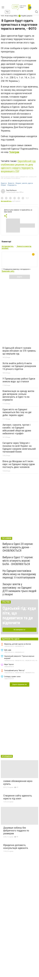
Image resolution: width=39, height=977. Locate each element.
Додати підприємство (19, 684)
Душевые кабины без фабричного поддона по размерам (16, 830)
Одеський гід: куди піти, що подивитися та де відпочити (19, 615)
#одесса (4, 183)
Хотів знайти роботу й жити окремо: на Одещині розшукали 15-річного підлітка (19, 366)
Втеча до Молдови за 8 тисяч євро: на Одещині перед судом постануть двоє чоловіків (18, 464)
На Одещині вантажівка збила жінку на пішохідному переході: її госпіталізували (19, 574)
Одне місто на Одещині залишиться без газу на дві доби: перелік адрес (16, 412)
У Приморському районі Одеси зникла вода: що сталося (18, 380)
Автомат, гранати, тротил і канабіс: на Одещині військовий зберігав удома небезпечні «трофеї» (16, 429)
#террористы (12, 185)
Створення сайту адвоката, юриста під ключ (17, 797)
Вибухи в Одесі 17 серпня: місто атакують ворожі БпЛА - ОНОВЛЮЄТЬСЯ (17, 561)
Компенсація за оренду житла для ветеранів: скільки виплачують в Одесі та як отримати (18, 395)
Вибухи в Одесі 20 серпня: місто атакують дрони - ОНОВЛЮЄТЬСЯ (17, 547)
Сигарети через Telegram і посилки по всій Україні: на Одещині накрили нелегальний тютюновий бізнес (19, 447)
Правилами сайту (8, 271)
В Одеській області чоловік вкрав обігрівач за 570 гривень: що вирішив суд (19, 350)
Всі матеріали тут (19, 630)
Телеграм (14, 152)
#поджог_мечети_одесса (24, 183)
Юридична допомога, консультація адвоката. (15, 846)
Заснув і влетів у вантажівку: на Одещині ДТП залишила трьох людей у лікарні (19, 589)
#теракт (3, 185)
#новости (11, 183)
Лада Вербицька (11, 190)
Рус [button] (7, 12)
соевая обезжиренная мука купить (17, 782)
